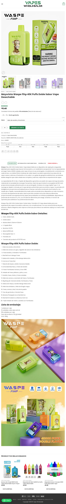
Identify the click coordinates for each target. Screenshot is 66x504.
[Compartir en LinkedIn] (17, 151)
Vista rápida (7, 489)
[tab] (53, 163)
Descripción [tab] (12, 163)
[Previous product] (6, 102)
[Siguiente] (61, 43)
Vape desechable (11, 91)
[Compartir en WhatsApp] (2, 151)
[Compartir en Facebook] (5, 151)
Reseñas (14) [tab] (42, 163)
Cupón (34, 499)
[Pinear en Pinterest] (14, 151)
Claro (63, 117)
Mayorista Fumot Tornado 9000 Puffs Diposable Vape (54, 482)
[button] (2, 4)
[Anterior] (4, 43)
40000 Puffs (13, 138)
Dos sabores (20, 138)
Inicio (2, 91)
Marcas (24, 499)
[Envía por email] (11, 151)
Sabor (3, 120)
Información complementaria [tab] (27, 163)
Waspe (3, 167)
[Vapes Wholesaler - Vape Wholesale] (33, 4)
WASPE (8, 138)
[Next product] (2, 102)
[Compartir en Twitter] (8, 151)
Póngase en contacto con (45, 499)
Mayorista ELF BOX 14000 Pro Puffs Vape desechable (32, 482)
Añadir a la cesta (17, 127)
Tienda (19, 499)
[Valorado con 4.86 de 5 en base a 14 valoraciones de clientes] (33, 106)
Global (30, 499)
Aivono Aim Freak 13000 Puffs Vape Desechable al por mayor (10, 482)
